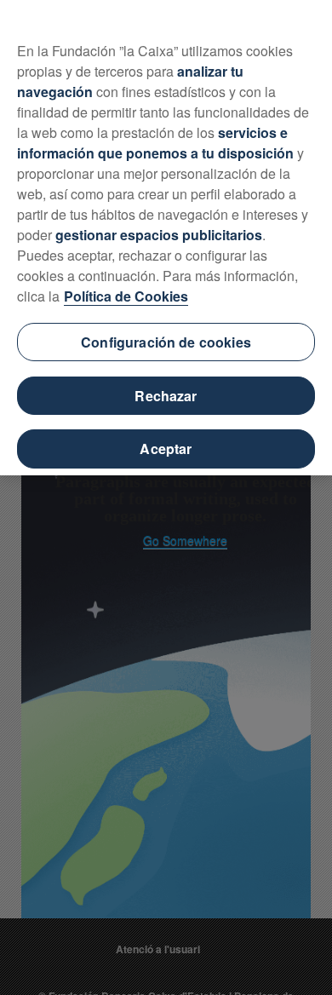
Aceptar (166, 448)
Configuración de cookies (166, 342)
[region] (166, 237)
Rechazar (166, 395)
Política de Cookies (126, 296)
